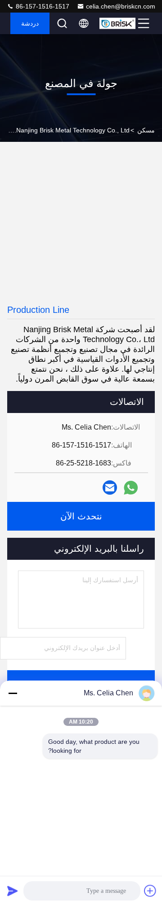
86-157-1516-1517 (41, 6)
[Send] (12, 891)
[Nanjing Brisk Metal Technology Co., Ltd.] (117, 23)
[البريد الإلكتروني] (110, 487)
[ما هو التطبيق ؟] (131, 488)
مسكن (146, 130)
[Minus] (12, 693)
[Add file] (150, 891)
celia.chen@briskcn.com (120, 6)
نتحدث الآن (81, 516)
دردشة (30, 23)
